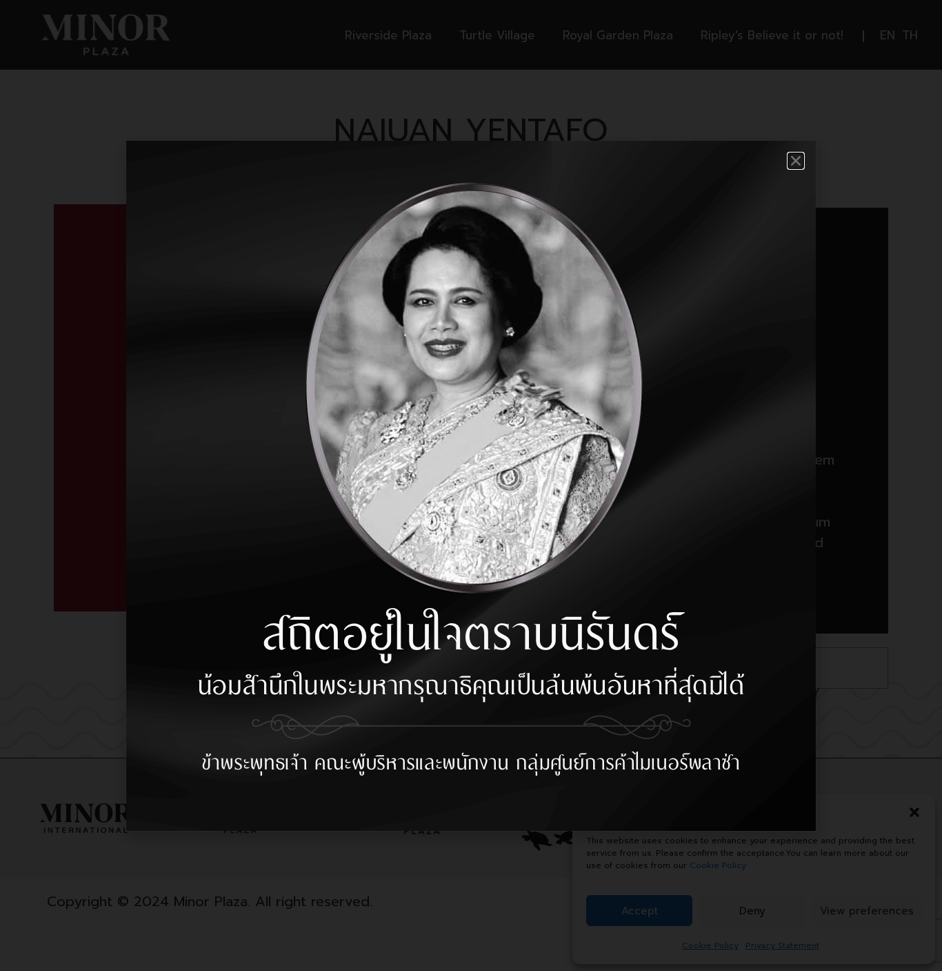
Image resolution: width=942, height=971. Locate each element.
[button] (796, 161)
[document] (471, 485)
